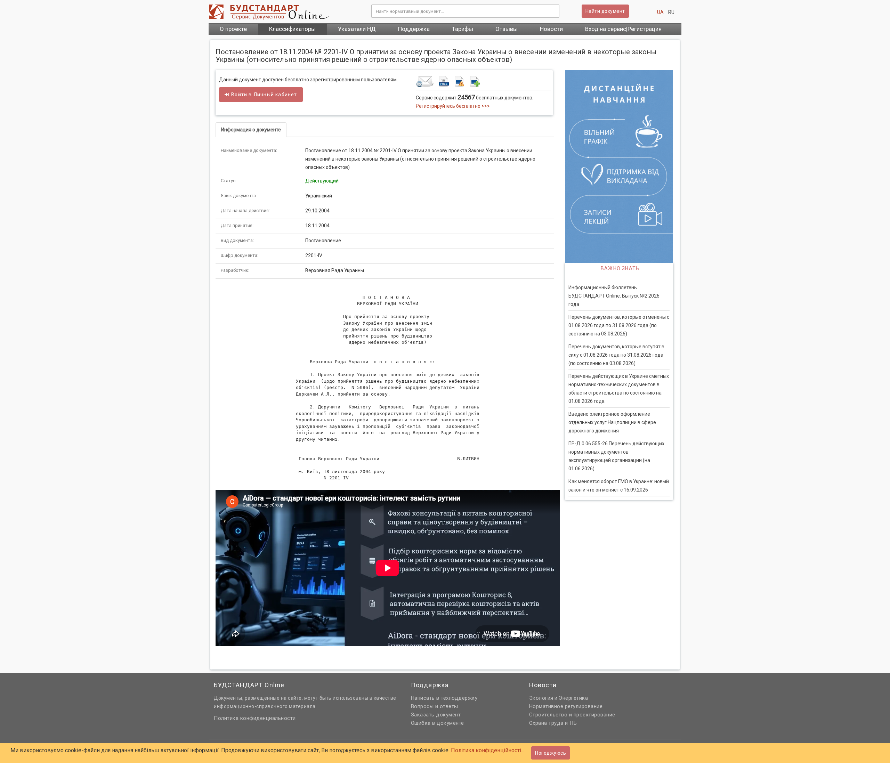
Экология (541, 698)
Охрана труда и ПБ (553, 723)
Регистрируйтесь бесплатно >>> (453, 106)
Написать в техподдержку (444, 698)
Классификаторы (292, 28)
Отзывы (506, 28)
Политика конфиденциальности (255, 718)
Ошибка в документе (437, 723)
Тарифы (462, 28)
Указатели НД (357, 28)
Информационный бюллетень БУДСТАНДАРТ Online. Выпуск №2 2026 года (614, 296)
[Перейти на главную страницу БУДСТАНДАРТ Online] (285, 11)
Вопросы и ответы (434, 706)
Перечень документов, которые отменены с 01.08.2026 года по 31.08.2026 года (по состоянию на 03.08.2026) (618, 325)
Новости (551, 28)
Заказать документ (436, 715)
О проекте (233, 28)
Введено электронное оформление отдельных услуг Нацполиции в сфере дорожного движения (612, 422)
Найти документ (605, 11)
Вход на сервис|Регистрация (623, 28)
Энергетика (573, 698)
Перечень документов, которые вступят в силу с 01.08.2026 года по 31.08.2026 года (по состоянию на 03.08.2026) (616, 355)
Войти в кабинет (264, 94)
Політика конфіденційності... (487, 750)
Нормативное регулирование (566, 706)
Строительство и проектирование (572, 715)
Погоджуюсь (550, 753)
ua (660, 12)
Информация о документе (251, 129)
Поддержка (414, 28)
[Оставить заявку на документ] (483, 81)
